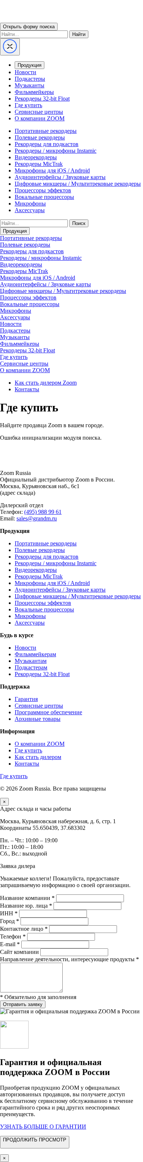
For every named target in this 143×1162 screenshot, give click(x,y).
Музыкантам (31, 661)
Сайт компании (19, 952)
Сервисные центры (39, 112)
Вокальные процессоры (44, 197)
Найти (78, 34)
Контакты (27, 389)
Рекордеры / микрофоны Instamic (55, 151)
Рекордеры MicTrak (39, 164)
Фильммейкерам (35, 654)
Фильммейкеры (34, 92)
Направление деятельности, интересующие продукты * (69, 959)
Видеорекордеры (36, 157)
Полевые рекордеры (40, 137)
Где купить (28, 105)
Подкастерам (31, 667)
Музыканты (29, 85)
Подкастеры (30, 79)
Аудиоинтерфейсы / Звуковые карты (60, 177)
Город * (9, 921)
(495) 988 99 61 (43, 512)
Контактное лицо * (24, 929)
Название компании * (27, 898)
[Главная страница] (71, 460)
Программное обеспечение (48, 712)
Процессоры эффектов (43, 190)
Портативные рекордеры (46, 131)
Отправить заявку (23, 1004)
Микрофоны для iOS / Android (52, 170)
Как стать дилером (38, 757)
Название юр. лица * (26, 906)
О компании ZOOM (40, 118)
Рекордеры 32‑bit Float (42, 674)
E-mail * (10, 944)
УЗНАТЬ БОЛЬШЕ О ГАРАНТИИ (43, 1126)
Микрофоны (30, 203)
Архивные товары (37, 719)
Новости (25, 72)
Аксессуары (30, 210)
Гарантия (26, 699)
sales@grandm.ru (36, 518)
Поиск (78, 223)
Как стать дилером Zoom (46, 383)
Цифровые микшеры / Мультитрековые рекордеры (78, 184)
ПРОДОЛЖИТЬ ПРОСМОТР (34, 1140)
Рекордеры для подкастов (46, 144)
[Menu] (10, 46)
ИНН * (9, 913)
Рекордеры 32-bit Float (42, 98)
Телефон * (13, 936)
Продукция (29, 65)
